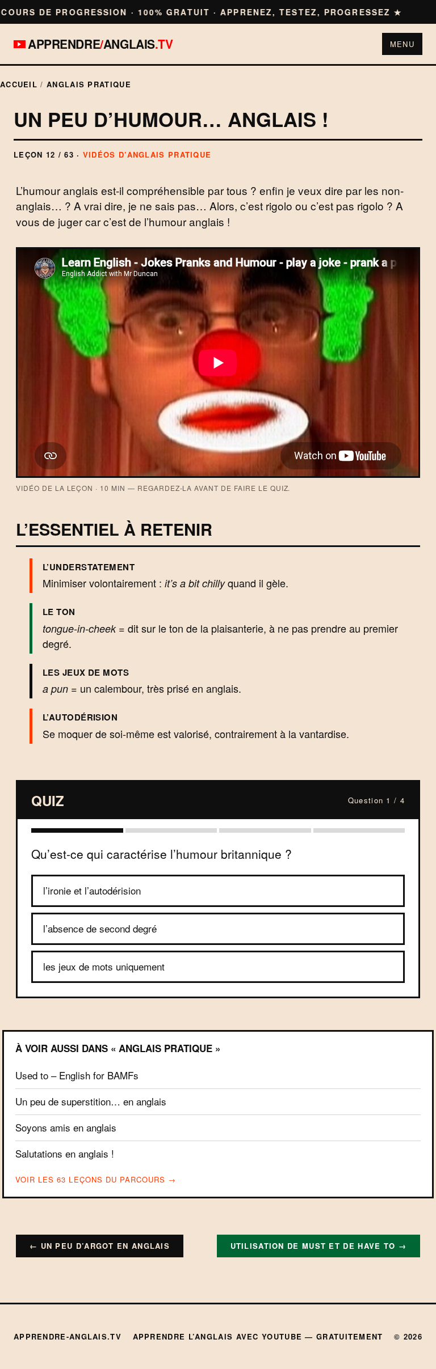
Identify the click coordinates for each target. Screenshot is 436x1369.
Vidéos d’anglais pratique (147, 154)
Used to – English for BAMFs (77, 1075)
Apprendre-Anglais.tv (67, 1337)
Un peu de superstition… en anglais (90, 1101)
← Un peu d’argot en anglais (100, 1245)
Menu (402, 44)
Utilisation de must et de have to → (318, 1245)
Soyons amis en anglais (65, 1127)
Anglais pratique (89, 84)
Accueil (18, 84)
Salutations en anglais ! (64, 1153)
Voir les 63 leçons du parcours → (95, 1180)
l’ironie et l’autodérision (92, 890)
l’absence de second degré (100, 928)
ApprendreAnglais (100, 44)
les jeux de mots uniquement (104, 966)
